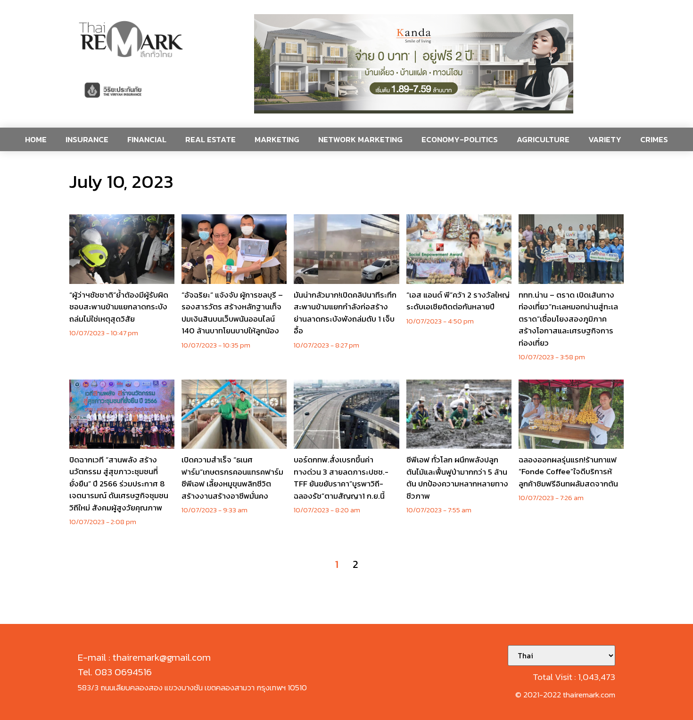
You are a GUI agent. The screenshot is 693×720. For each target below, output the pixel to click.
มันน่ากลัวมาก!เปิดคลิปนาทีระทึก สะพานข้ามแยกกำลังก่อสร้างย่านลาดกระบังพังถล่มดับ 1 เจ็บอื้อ (345, 313)
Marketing (277, 139)
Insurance (87, 139)
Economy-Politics (459, 139)
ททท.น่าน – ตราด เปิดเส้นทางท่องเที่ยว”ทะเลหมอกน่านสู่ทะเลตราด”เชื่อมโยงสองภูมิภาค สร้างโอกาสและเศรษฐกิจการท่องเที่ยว (568, 319)
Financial (146, 139)
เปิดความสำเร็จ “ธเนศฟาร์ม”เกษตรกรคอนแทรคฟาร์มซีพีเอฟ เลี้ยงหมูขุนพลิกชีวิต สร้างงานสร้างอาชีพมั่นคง (232, 477)
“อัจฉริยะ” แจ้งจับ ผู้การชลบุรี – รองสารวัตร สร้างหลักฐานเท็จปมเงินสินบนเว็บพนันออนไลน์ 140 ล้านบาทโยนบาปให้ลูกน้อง (232, 313)
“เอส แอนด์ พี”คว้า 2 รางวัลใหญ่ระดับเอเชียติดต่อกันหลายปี (458, 301)
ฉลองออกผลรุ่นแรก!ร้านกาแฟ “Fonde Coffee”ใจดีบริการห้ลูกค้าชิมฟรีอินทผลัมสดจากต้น (568, 471)
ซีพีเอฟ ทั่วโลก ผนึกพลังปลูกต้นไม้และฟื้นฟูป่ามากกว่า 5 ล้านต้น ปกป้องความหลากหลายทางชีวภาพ (457, 477)
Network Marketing (360, 139)
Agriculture (543, 139)
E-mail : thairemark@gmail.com (144, 657)
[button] (413, 63)
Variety (604, 139)
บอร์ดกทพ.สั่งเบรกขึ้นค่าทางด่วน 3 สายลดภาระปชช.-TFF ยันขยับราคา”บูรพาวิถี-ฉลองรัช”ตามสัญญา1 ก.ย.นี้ (341, 477)
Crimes (654, 139)
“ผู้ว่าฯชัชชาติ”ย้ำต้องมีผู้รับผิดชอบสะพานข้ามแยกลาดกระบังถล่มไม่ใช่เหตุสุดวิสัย (118, 307)
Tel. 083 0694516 (115, 671)
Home (36, 139)
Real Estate (210, 139)
